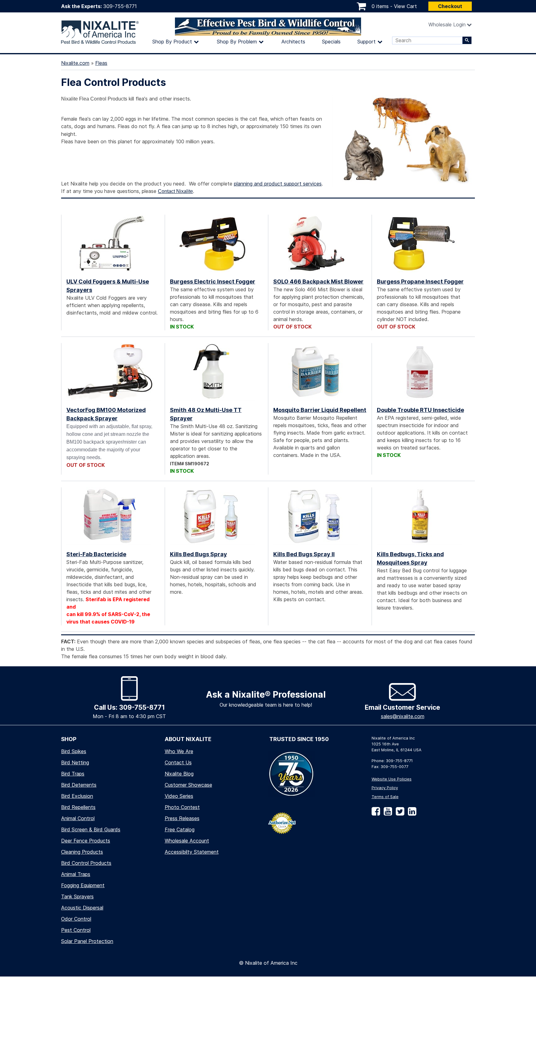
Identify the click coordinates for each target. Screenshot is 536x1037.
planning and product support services (278, 184)
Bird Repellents (78, 807)
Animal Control (78, 818)
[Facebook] (376, 813)
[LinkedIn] (410, 813)
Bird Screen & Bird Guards (90, 829)
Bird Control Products (86, 863)
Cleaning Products (82, 852)
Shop (68, 739)
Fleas (101, 63)
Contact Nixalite (175, 191)
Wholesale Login (447, 24)
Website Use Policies (392, 779)
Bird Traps (72, 774)
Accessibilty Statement (192, 852)
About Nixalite (188, 739)
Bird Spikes (73, 751)
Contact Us (178, 762)
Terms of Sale (385, 796)
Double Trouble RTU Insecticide (420, 410)
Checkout (450, 6)
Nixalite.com (75, 63)
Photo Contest (182, 807)
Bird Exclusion (77, 796)
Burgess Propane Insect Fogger (420, 281)
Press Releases (182, 818)
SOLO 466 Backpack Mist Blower (318, 281)
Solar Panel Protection (87, 941)
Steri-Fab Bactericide (96, 554)
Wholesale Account (187, 841)
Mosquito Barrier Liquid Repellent (319, 410)
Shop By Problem (237, 41)
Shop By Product (172, 41)
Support (366, 41)
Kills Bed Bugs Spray (198, 554)
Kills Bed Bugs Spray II (304, 554)
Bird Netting (75, 762)
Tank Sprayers (77, 896)
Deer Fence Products (85, 841)
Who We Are (179, 751)
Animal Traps (75, 874)
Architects (293, 41)
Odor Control (76, 919)
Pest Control (76, 930)
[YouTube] (386, 813)
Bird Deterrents (78, 785)
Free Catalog (179, 829)
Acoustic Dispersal (82, 908)
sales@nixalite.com (402, 716)
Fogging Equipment (83, 885)
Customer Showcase (188, 785)
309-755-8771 (120, 6)
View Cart (405, 6)
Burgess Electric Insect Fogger (212, 281)
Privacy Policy (385, 787)
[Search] (466, 40)
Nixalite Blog (179, 774)
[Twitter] (398, 813)
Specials (331, 41)
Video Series (179, 796)
